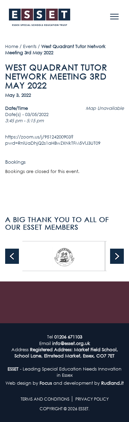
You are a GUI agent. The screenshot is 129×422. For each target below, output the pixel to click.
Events (29, 46)
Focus (46, 383)
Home (11, 46)
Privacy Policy (92, 399)
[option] (56, 256)
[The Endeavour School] (56, 256)
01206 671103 (68, 336)
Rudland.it (112, 383)
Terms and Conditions (45, 399)
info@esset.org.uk (71, 343)
